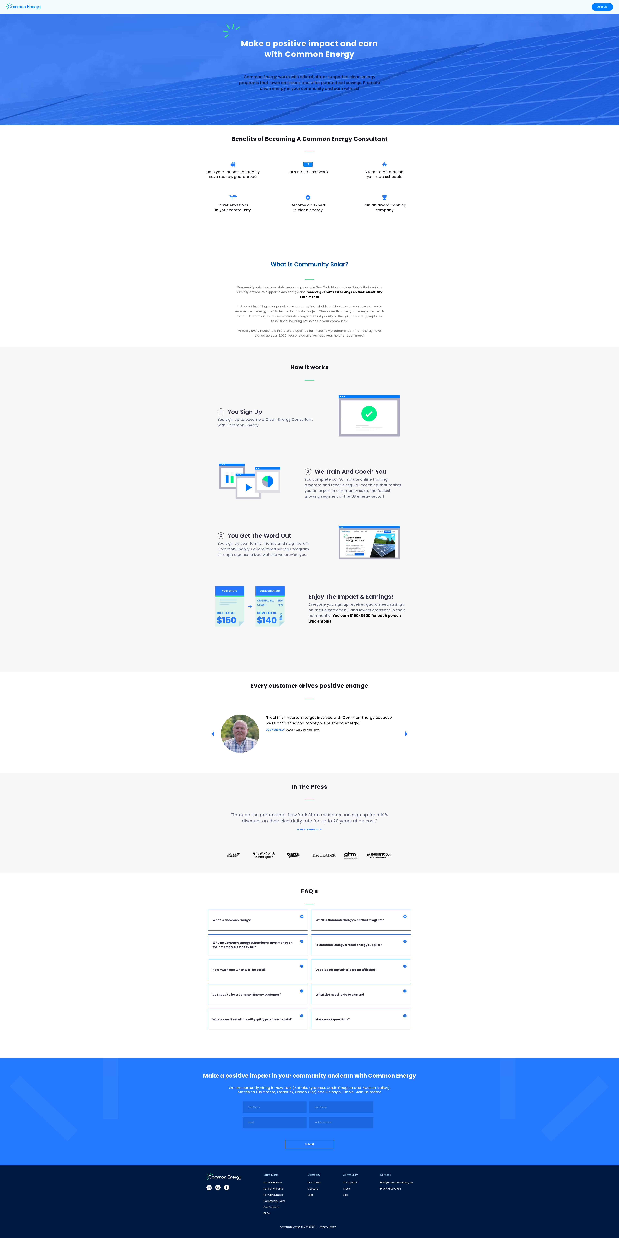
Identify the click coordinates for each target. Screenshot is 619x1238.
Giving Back (350, 1182)
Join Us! (602, 7)
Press (346, 1189)
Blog (345, 1195)
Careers (313, 1189)
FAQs (266, 1213)
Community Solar (274, 1201)
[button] (212, 733)
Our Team (314, 1182)
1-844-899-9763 (390, 1189)
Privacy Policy (328, 1226)
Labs (311, 1195)
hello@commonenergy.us (396, 1182)
